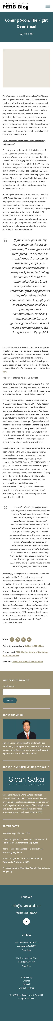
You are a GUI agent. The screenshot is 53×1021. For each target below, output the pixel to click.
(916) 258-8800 (36, 812)
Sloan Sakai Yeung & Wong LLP (16, 795)
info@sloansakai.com (26, 906)
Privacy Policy (26, 977)
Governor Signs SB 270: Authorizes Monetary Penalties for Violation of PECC (22, 860)
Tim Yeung (7, 743)
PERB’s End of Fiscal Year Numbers (27, 661)
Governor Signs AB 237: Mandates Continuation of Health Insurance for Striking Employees (25, 841)
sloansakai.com (11, 812)
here (5, 372)
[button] (47, 6)
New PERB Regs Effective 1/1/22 (16, 833)
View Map (26, 950)
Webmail (26, 984)
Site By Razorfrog (26, 988)
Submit (10, 700)
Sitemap (26, 981)
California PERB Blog (34, 646)
